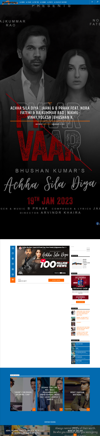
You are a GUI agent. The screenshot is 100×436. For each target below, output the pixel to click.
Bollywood (14, 393)
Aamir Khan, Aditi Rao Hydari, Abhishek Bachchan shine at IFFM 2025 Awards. (83, 343)
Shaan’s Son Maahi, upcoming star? (23, 408)
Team (29, 2)
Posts (51, 2)
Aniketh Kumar (14, 423)
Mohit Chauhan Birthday (77, 408)
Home (23, 2)
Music (50, 110)
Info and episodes (80, 317)
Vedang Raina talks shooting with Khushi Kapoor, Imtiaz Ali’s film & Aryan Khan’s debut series (83, 328)
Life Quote (79, 337)
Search (72, 261)
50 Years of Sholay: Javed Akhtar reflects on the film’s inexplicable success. (83, 348)
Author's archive (56, 295)
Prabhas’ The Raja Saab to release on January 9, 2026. (83, 333)
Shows (44, 2)
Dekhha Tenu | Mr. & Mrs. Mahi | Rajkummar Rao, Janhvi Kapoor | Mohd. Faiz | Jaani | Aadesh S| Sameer (50, 408)
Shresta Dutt (47, 131)
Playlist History (61, 2)
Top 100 (36, 2)
